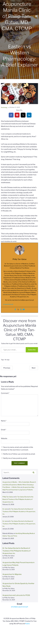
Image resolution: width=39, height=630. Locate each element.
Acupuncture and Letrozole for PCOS (16, 595)
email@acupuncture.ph (26, 300)
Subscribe (32, 350)
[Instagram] (21, 310)
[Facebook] (15, 310)
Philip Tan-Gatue (7, 497)
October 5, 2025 (15, 107)
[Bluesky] (24, 310)
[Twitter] (18, 310)
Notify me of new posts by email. (15, 458)
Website (4, 438)
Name (3, 421)
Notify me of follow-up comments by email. (19, 454)
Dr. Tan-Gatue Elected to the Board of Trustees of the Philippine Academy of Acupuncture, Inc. (17, 499)
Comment (5, 393)
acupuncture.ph (8, 304)
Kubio (27, 624)
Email (3, 430)
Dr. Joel (4, 509)
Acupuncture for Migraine (12, 574)
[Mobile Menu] (36, 16)
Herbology (4, 107)
